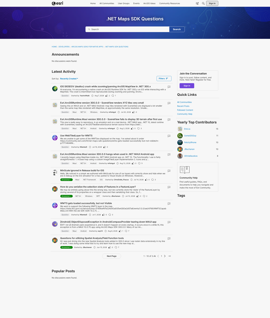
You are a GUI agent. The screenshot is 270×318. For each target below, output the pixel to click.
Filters (162, 78)
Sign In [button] (187, 85)
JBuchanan (115, 196)
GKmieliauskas (190, 156)
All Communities (184, 102)
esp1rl (100, 231)
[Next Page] (165, 256)
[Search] (203, 3)
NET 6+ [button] (83, 112)
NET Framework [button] (89, 180)
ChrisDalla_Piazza (121, 180)
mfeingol (112, 112)
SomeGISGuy (190, 136)
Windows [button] (93, 112)
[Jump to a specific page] (169, 256)
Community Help (184, 114)
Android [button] (93, 128)
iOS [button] (101, 180)
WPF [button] (98, 196)
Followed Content (185, 110)
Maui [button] (74, 112)
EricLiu (187, 129)
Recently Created (68, 78)
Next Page (111, 256)
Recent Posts (183, 106)
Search (177, 29)
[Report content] (169, 86)
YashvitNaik (85, 96)
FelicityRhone (190, 143)
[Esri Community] (58, 3)
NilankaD (83, 147)
